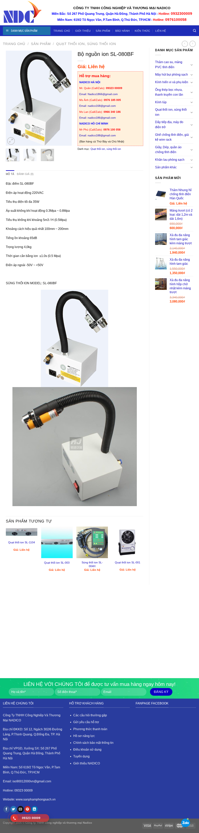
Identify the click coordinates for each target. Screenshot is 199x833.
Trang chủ (61, 30)
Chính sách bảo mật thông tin (93, 742)
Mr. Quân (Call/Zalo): (100, 88)
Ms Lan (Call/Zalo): (100, 111)
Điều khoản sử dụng (87, 749)
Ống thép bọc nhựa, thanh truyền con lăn (169, 92)
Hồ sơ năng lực (84, 736)
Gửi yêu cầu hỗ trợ (86, 722)
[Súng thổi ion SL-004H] (92, 542)
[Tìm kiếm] (194, 30)
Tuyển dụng (81, 756)
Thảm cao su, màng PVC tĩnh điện (168, 64)
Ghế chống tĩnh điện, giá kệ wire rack (172, 137)
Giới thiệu (83, 30)
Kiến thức (142, 30)
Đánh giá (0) (25, 174)
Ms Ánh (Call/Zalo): (100, 99)
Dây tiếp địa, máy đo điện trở (169, 124)
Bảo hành (122, 30)
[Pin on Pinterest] (27, 809)
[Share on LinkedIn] (34, 809)
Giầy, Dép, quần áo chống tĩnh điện (168, 150)
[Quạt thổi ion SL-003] (57, 542)
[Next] (65, 98)
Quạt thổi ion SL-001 (127, 562)
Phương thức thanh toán (90, 729)
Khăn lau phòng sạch (169, 159)
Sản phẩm (103, 30)
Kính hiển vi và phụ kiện (171, 82)
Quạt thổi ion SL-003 (57, 562)
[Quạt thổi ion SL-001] (127, 542)
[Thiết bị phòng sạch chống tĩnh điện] (22, 12)
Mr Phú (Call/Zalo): (99, 129)
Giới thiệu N (81, 763)
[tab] (10, 174)
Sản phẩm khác (166, 167)
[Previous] (12, 98)
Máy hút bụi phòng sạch (171, 74)
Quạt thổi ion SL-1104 (21, 542)
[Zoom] (11, 141)
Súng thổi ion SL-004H (92, 564)
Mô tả (10, 174)
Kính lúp (161, 102)
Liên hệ (160, 30)
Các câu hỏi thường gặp (90, 715)
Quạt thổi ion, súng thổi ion (86, 44)
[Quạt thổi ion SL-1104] (21, 532)
